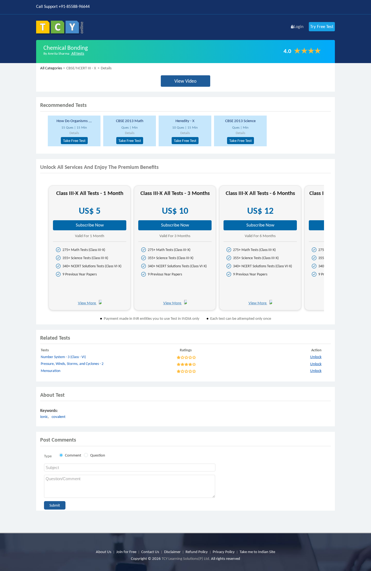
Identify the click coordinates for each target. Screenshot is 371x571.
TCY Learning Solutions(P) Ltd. (186, 558)
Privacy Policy (224, 551)
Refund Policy (197, 551)
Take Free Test (74, 140)
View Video (185, 81)
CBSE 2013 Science (240, 120)
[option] (73, 131)
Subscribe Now (90, 225)
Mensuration (50, 370)
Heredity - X (184, 120)
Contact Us (150, 551)
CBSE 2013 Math (129, 120)
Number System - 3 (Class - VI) (63, 357)
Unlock (316, 356)
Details (74, 133)
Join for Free (126, 551)
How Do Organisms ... (74, 120)
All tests (77, 53)
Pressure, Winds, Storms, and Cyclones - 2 (72, 363)
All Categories (51, 68)
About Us (103, 551)
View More (87, 302)
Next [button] (328, 250)
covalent (58, 416)
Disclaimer (172, 551)
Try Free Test (322, 26)
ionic (44, 416)
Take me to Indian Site (257, 551)
